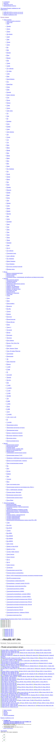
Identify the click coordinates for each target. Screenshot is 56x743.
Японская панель (10, 291)
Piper (7, 182)
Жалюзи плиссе (10, 451)
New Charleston (10, 168)
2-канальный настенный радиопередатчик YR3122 (19, 601)
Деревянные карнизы (11, 281)
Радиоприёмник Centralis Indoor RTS (15, 580)
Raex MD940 (9, 538)
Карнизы (6, 278)
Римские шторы (10, 275)
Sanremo (8, 203)
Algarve (8, 29)
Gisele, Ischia (9, 110)
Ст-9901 (8, 403)
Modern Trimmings (10, 261)
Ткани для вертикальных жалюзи (14, 463)
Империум (9, 306)
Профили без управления (12, 293)
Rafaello (8, 192)
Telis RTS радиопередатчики (13, 578)
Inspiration (8, 121)
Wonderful (8, 242)
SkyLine (8, 471)
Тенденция (9, 330)
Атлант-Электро (10, 557)
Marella (8, 150)
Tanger (8, 224)
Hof (7, 118)
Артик (8, 298)
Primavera (8, 190)
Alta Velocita (9, 34)
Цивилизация (9, 356)
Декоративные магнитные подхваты (15, 427)
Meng (7, 161)
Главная (3, 618)
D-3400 (8, 369)
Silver (7, 468)
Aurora (8, 44)
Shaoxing (8, 213)
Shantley (8, 211)
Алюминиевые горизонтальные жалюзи (16, 452)
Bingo (7, 55)
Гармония (8, 345)
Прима (8, 324)
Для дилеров (4, 8)
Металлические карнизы (12, 279)
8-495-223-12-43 (13, 12)
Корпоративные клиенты (10, 5)
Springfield (9, 221)
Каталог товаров (5, 17)
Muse (7, 163)
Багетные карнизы (11, 282)
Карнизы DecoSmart (11, 504)
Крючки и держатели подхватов (14, 433)
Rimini (8, 195)
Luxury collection (10, 256)
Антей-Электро (10, 554)
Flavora (8, 100)
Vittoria (8, 240)
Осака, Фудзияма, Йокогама (13, 351)
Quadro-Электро (10, 565)
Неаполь (8, 364)
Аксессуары (9, 22)
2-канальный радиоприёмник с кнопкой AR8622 (18, 596)
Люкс (7, 476)
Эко (7, 359)
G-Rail (8, 522)
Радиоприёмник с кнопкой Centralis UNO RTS (17, 583)
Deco (7, 81)
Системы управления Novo (13, 518)
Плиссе (8, 513)
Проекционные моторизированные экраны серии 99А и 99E (21, 520)
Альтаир (8, 530)
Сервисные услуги (8, 4)
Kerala (7, 124)
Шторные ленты (10, 269)
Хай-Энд (8, 380)
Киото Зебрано (10, 340)
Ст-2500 (8, 393)
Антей (8, 411)
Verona (8, 237)
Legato (8, 129)
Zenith (7, 245)
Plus (7, 466)
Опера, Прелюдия (10, 361)
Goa (7, 113)
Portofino (8, 187)
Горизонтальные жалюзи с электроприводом (17, 512)
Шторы (5, 271)
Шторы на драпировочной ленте (14, 273)
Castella (8, 66)
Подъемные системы (11, 290)
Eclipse (8, 87)
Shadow (8, 208)
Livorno (8, 137)
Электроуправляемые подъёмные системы (16, 509)
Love (7, 139)
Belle (7, 50)
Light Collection (10, 132)
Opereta (8, 176)
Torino (7, 229)
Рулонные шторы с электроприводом (15, 514)
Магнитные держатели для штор (14, 435)
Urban (7, 232)
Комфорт (8, 473)
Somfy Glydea (9, 543)
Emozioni (8, 92)
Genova (8, 108)
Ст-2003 (8, 385)
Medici (8, 158)
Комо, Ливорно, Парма (12, 348)
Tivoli (7, 227)
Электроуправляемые (9, 502)
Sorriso (8, 219)
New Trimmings (10, 258)
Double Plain (9, 84)
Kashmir (8, 126)
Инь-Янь (8, 308)
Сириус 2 (8, 327)
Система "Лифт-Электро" (12, 551)
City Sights (9, 71)
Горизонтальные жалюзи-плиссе (14, 497)
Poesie (7, 184)
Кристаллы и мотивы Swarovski (14, 266)
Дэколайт (8, 377)
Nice (7, 171)
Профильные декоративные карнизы (15, 283)
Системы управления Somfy (13, 516)
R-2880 (8, 401)
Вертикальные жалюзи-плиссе (14, 495)
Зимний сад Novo (10, 549)
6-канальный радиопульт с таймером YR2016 (17, 612)
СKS (7, 398)
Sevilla (8, 205)
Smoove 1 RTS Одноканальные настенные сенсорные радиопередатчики (24, 575)
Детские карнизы (10, 285)
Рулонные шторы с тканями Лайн (14, 448)
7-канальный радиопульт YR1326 (14, 607)
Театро (8, 406)
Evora (7, 97)
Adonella (8, 26)
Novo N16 (8, 525)
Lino (7, 134)
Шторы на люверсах (11, 274)
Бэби (7, 382)
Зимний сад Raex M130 (12, 546)
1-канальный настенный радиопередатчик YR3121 (19, 599)
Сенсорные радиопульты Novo (14, 615)
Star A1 (8, 559)
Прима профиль (10, 303)
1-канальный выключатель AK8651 (15, 588)
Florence (8, 102)
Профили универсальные (12, 287)
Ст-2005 (8, 367)
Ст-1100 (8, 390)
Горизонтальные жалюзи (12, 444)
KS (7, 419)
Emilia (7, 89)
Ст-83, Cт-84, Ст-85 (11, 417)
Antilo (7, 39)
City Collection (9, 68)
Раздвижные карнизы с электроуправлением (17, 506)
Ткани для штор (7, 19)
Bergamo (8, 52)
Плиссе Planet (9, 500)
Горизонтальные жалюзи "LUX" (14, 455)
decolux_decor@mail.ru (8, 728)
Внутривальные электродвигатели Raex (16, 586)
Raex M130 (9, 528)
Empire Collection (10, 95)
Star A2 (8, 562)
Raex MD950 (9, 541)
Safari (7, 200)
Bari (7, 47)
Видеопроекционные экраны (13, 505)
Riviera (8, 198)
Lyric (7, 142)
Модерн (8, 332)
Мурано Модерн (10, 322)
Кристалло (9, 316)
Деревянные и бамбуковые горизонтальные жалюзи (19, 458)
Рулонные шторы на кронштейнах (14, 572)
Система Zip (9, 567)
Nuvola (8, 174)
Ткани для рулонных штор (13, 484)
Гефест (8, 300)
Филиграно (9, 335)
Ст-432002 (9, 388)
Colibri (8, 73)
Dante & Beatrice (10, 79)
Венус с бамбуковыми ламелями (14, 489)
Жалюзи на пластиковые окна (13, 450)
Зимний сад (9, 508)
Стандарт (8, 479)
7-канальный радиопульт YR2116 (14, 609)
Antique (8, 31)
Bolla (7, 60)
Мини (7, 481)
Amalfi (8, 36)
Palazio (8, 179)
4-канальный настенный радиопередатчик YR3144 (19, 604)
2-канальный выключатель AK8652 (15, 591)
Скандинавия (9, 353)
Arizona (8, 42)
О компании (7, 1)
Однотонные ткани (11, 253)
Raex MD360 (9, 535)
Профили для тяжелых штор (13, 289)
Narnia (8, 166)
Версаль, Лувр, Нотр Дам (12, 343)
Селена (8, 295)
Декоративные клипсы (12, 425)
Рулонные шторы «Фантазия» (13, 492)
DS (7, 372)
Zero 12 (8, 248)
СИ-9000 (8, 396)
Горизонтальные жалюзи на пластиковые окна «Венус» (20, 487)
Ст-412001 (9, 422)
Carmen (8, 63)
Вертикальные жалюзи (12, 446)
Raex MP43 (9, 533)
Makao (8, 147)
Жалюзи (6, 443)
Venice (8, 234)
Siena (7, 216)
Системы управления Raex (13, 517)
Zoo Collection (9, 250)
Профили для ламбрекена (12, 286)
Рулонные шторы (10, 447)
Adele (7, 23)
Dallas (7, 76)
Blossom (8, 58)
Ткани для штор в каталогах (13, 21)
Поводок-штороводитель (12, 440)
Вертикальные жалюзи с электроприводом (17, 510)
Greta (7, 116)
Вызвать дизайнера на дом (13, 8)
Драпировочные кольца (12, 430)
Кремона (8, 314)
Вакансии (6, 3)
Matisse (8, 155)
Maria (7, 153)
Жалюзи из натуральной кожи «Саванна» (16, 460)
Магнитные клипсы (11, 438)
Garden (8, 105)
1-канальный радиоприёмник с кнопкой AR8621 (18, 594)
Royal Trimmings (10, 264)
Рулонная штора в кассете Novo (14, 570)
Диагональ (9, 337)
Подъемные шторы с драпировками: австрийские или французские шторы (25, 277)
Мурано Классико (10, 319)
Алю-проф (9, 374)
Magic (7, 145)
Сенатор (8, 311)
